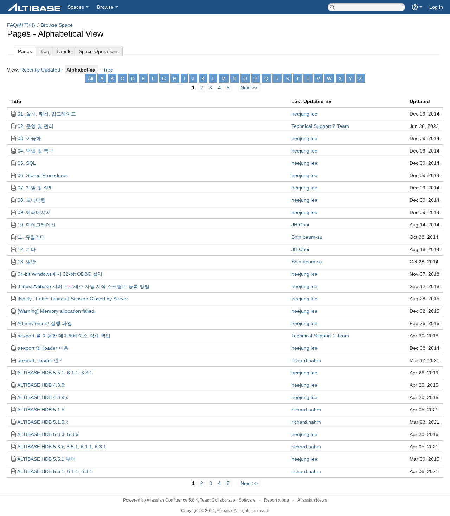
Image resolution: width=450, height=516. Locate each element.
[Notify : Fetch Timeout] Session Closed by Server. (73, 298)
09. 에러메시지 (34, 212)
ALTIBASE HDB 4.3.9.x (42, 397)
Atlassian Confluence (167, 500)
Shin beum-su (306, 237)
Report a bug (276, 500)
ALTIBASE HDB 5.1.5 (40, 409)
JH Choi (300, 225)
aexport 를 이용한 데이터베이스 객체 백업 (64, 335)
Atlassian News (312, 500)
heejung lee (304, 114)
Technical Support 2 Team (320, 126)
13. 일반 (27, 262)
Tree (108, 70)
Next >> (249, 87)
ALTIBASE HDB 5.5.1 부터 (46, 459)
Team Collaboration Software (228, 500)
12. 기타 (27, 249)
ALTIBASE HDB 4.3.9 (40, 385)
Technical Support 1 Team (320, 335)
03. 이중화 (29, 138)
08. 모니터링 (32, 200)
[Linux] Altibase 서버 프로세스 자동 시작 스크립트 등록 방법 (83, 286)
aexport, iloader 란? (40, 360)
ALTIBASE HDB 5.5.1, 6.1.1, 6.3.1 (54, 372)
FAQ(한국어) (21, 25)
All (90, 78)
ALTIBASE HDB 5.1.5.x (42, 422)
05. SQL (27, 163)
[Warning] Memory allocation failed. (57, 311)
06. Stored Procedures (43, 175)
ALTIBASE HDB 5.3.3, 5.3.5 (47, 434)
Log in (436, 7)
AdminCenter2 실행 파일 (44, 323)
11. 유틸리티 (31, 237)
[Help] (417, 7)
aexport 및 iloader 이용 (43, 348)
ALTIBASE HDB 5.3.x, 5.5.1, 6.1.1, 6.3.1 (61, 446)
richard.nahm (306, 360)
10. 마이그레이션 (37, 225)
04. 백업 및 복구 (35, 151)
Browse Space (57, 25)
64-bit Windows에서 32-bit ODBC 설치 (60, 274)
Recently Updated (40, 70)
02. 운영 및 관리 (35, 126)
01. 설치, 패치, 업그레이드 (47, 114)
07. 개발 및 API (34, 188)
